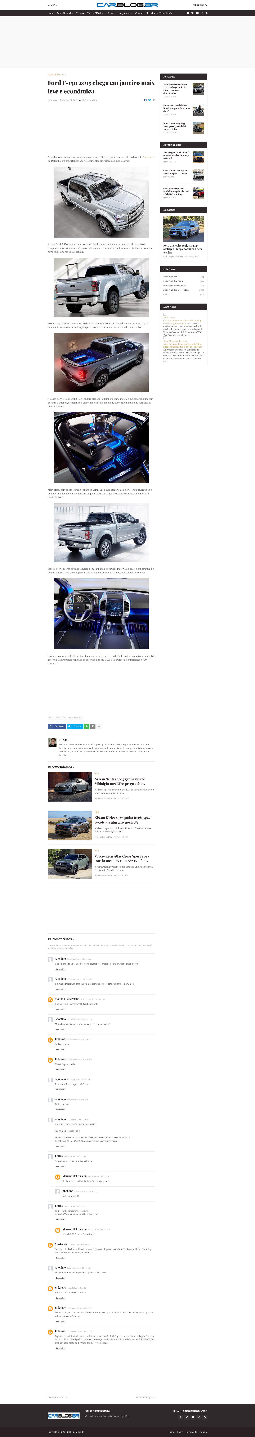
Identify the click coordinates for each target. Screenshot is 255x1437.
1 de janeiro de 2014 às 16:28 (77, 1100)
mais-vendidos (183, 277)
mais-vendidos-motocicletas (183, 290)
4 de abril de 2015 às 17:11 (77, 1288)
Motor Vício (169, 317)
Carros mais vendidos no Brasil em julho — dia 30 (175, 172)
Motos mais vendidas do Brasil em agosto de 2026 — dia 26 (176, 108)
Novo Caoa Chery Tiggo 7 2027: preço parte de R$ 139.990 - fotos (175, 126)
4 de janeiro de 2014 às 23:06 (99, 1230)
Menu (53, 5)
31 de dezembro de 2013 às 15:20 (79, 1019)
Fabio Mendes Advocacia (175, 341)
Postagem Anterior (58, 1397)
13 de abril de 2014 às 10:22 (79, 1244)
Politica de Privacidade (160, 13)
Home (51, 13)
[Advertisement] (127, 42)
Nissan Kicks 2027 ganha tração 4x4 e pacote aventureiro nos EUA (123, 819)
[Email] (154, 100)
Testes (111, 13)
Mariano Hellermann (67, 999)
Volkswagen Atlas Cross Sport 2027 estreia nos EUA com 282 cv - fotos (122, 858)
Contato (139, 13)
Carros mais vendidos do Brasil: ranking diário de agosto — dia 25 (182, 322)
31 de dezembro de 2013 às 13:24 (93, 999)
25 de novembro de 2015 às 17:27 (80, 1308)
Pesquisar (198, 5)
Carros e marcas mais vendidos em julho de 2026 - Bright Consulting (176, 191)
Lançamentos (125, 13)
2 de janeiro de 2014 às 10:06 (78, 1120)
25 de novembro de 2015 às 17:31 (80, 1331)
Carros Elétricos (95, 13)
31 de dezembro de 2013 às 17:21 (80, 1059)
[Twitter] (149, 100)
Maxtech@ (61, 1244)
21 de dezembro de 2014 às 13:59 (79, 1268)
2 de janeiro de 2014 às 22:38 (75, 1156)
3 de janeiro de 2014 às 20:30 (75, 1206)
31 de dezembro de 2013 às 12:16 (79, 959)
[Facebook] (145, 100)
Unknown (60, 1039)
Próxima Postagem (145, 1397)
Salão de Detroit (75, 717)
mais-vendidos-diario (183, 281)
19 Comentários (89, 100)
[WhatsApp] (86, 726)
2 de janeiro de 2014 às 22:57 (98, 1176)
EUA (64, 74)
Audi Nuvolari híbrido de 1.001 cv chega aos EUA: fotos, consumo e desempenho (175, 89)
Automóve (148, 156)
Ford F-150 (60, 717)
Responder (60, 969)
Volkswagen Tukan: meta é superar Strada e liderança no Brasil (176, 155)
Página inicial (54, 74)
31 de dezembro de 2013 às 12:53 (79, 979)
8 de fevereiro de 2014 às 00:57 (86, 1191)
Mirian (63, 739)
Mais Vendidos (65, 13)
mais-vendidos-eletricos (183, 285)
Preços (80, 13)
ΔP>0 (183, 294)
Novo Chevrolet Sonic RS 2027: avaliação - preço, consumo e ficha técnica (182, 249)
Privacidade (191, 1432)
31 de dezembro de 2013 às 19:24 (79, 1080)
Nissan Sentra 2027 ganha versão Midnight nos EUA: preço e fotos (120, 781)
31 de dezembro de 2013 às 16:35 (80, 1039)
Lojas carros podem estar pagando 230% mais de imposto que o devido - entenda (182, 345)
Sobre (180, 1432)
